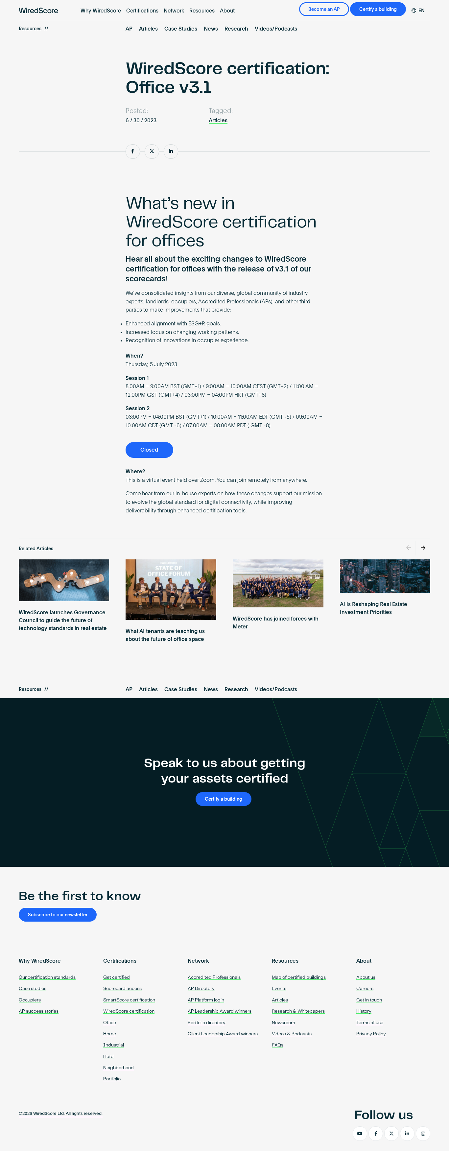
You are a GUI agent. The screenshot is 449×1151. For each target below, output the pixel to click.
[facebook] (376, 1134)
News (211, 29)
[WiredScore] (38, 10)
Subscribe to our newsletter (57, 915)
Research (236, 29)
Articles (148, 29)
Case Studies (180, 29)
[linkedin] (407, 1134)
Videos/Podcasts (276, 29)
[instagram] (423, 1134)
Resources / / (33, 29)
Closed (149, 450)
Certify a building (378, 9)
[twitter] (391, 1134)
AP (129, 29)
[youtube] (360, 1134)
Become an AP (324, 9)
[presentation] (408, 548)
